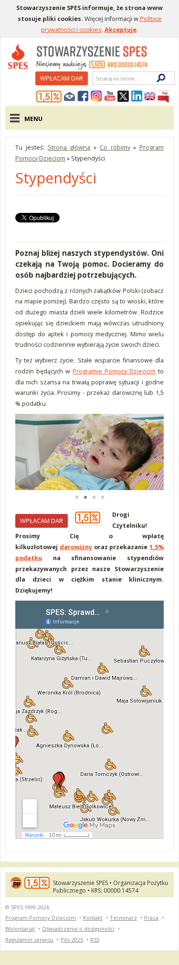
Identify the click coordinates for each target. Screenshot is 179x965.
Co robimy (115, 147)
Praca (151, 917)
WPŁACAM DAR (41, 520)
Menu (33, 118)
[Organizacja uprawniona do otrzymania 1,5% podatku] (49, 97)
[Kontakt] (69, 97)
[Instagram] (96, 97)
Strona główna (69, 147)
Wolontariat (20, 928)
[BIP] (163, 97)
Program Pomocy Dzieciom (40, 917)
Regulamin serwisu (29, 939)
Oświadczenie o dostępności (78, 928)
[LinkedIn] (136, 97)
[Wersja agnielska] (150, 97)
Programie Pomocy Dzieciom (114, 371)
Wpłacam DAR (61, 78)
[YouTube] (109, 97)
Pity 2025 (72, 939)
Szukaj (95, 78)
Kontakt (93, 917)
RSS (94, 939)
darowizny (76, 547)
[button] (24, 452)
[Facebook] (83, 97)
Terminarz (123, 917)
